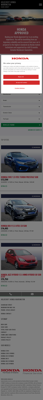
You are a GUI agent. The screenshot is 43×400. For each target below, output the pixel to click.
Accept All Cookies (21, 82)
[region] (21, 74)
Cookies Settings (20, 88)
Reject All (21, 76)
